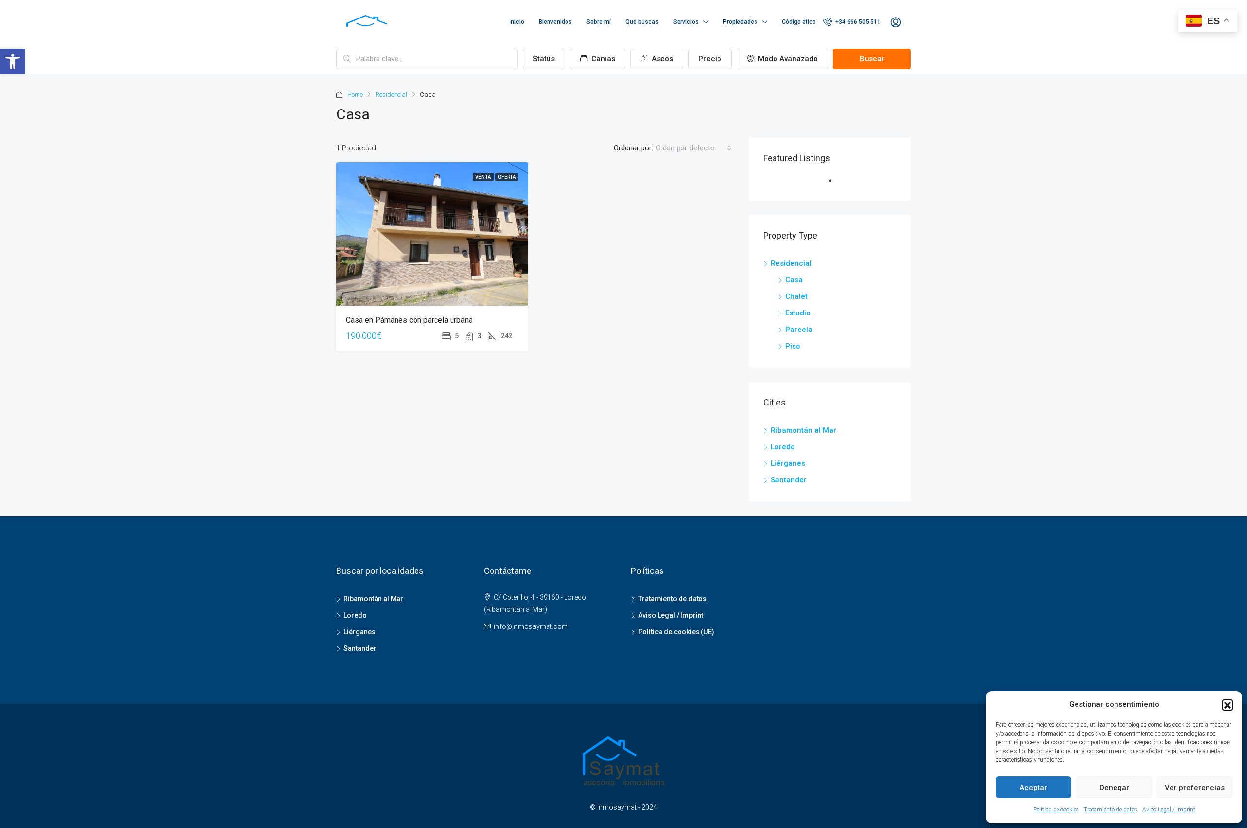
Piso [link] (792, 346)
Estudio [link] (798, 313)
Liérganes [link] (788, 463)
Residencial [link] (391, 94)
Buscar (872, 59)
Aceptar (1033, 787)
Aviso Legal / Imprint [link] (1168, 809)
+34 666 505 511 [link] (857, 21)
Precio (710, 59)
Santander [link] (789, 480)
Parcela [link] (798, 329)
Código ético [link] (799, 21)
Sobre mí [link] (598, 21)
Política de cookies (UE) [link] (676, 632)
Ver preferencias (1195, 787)
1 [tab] (835, 184)
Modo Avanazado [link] (787, 59)
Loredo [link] (783, 446)
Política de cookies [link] (1056, 809)
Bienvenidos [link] (555, 21)
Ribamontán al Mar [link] (803, 430)
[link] (12, 61)
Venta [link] (483, 177)
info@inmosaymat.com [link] (531, 626)
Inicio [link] (517, 21)
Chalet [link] (796, 296)
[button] (1227, 705)
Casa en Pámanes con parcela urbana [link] (409, 320)
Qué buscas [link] (642, 21)
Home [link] (355, 94)
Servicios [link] (686, 21)
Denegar (1114, 787)
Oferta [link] (507, 177)
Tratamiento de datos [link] (1110, 809)
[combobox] (693, 148)
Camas (602, 59)
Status (544, 59)
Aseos (661, 59)
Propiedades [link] (740, 21)
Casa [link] (794, 280)
